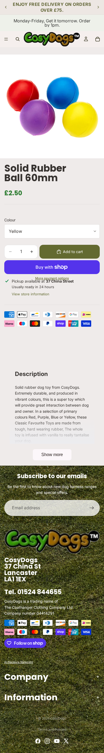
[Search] (17, 39)
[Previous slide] (6, 7)
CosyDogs (58, 718)
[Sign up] (91, 508)
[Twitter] (66, 741)
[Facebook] (38, 741)
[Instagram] (47, 741)
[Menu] (6, 39)
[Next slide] (98, 7)
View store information (30, 294)
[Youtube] (57, 741)
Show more (52, 454)
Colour (9, 220)
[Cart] (97, 39)
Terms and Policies (52, 729)
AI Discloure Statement (18, 661)
